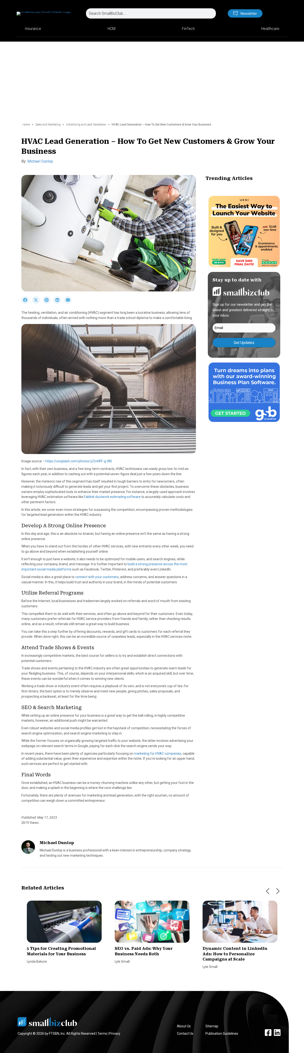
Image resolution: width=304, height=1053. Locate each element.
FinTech (188, 28)
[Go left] (267, 891)
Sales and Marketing (48, 124)
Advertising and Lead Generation (86, 124)
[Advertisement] (152, 84)
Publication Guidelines (221, 1033)
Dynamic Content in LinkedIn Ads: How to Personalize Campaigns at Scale (235, 953)
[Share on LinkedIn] (58, 302)
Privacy (114, 1033)
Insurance (33, 28)
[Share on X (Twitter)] (37, 302)
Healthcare (270, 28)
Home (26, 124)
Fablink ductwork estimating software (112, 497)
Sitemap (211, 1026)
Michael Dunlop (40, 161)
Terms (102, 1033)
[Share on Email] (69, 302)
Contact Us (185, 1033)
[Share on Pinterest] (48, 302)
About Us (184, 1026)
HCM (111, 28)
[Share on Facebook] (26, 302)
